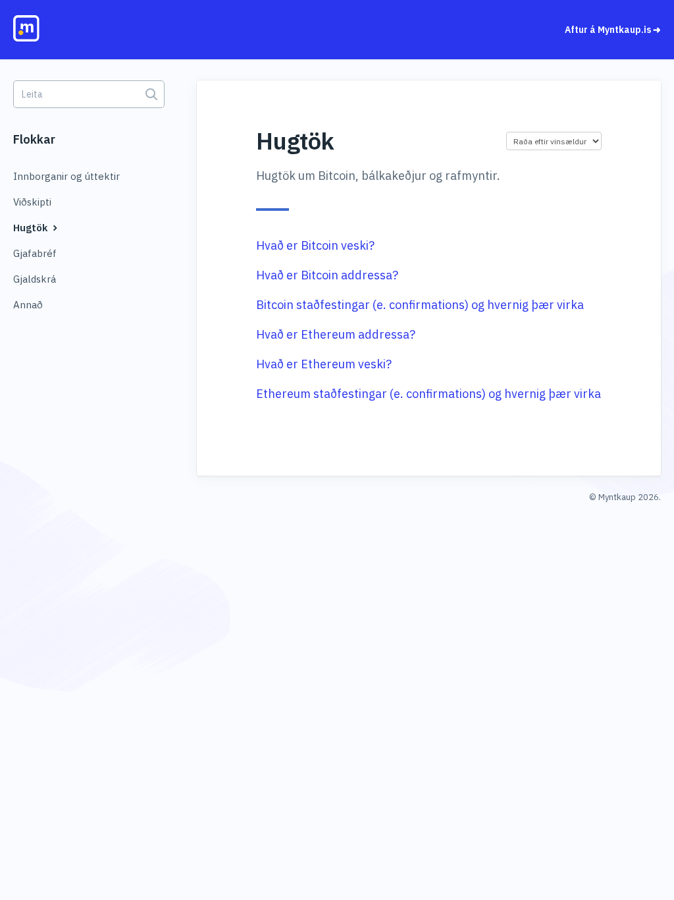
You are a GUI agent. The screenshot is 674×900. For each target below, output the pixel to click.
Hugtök (31, 227)
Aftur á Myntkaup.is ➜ (613, 30)
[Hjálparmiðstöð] (79, 31)
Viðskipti (32, 202)
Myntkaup (617, 497)
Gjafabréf (35, 253)
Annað (28, 304)
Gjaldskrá (34, 279)
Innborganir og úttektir (66, 176)
